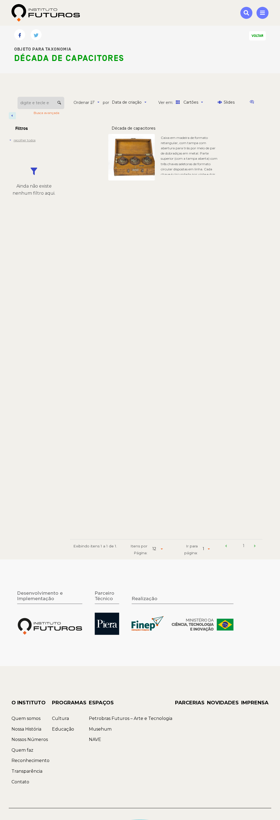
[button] (225, 546)
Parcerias (190, 703)
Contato (20, 781)
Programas (69, 703)
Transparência (26, 771)
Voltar (257, 36)
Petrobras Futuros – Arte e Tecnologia (130, 718)
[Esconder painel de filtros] (12, 115)
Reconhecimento (30, 760)
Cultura (60, 718)
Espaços (101, 703)
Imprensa (255, 703)
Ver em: (166, 102)
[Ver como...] (253, 102)
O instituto (28, 703)
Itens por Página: (138, 549)
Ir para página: (191, 549)
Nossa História (26, 729)
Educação (63, 729)
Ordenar (81, 102)
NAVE (95, 739)
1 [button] (243, 545)
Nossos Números (29, 739)
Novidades (223, 703)
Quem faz (22, 750)
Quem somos (25, 718)
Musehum (100, 729)
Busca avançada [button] (47, 113)
